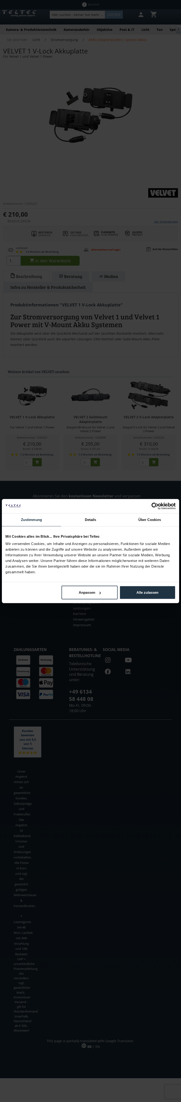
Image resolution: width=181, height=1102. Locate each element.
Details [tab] (90, 519)
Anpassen (87, 592)
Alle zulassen (147, 592)
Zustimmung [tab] (31, 519)
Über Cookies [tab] (149, 519)
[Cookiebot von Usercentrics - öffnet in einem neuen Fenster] (155, 505)
